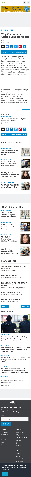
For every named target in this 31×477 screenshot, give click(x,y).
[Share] (7, 46)
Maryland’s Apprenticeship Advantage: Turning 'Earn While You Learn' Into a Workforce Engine (10, 185)
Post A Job (25, 306)
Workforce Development (9, 182)
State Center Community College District (14, 294)
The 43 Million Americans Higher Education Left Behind (13, 120)
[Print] (3, 46)
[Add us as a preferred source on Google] (24, 46)
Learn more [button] (6, 469)
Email (2, 415)
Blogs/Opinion (7, 30)
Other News (7, 311)
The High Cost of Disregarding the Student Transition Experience (10, 174)
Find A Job (5, 306)
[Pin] (20, 46)
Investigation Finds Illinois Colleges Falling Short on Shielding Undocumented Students (14, 339)
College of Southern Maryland (11, 277)
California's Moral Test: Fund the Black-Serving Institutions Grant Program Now (9, 163)
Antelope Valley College (8, 271)
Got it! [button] (5, 474)
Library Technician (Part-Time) (11, 292)
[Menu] (28, 2)
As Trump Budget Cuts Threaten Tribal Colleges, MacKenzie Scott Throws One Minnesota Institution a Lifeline (15, 370)
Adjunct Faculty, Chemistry (10, 299)
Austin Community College (9, 301)
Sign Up (6, 424)
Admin (3, 40)
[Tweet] (16, 46)
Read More (26, 109)
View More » (5, 376)
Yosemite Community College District (13, 288)
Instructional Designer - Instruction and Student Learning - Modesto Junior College (14, 283)
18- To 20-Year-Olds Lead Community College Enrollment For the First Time (15, 360)
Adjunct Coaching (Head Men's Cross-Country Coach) (14, 267)
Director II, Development (9, 275)
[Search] (24, 2)
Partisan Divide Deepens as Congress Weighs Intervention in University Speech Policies (15, 349)
